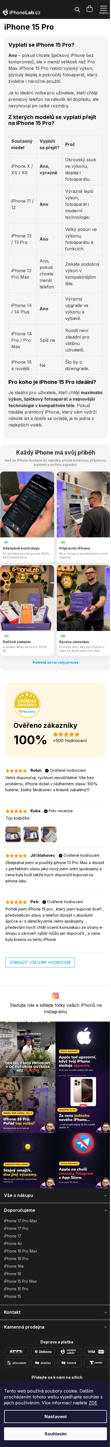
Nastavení (55, 1416)
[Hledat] (77, 9)
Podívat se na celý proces (55, 662)
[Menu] (103, 9)
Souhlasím (55, 1433)
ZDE (93, 1402)
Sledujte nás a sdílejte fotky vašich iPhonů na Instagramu (56, 1008)
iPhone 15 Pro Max (20, 1281)
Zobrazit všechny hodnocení (40, 962)
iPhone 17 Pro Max (20, 1221)
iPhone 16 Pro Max (20, 1251)
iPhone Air (13, 1243)
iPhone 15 (12, 1296)
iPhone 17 (12, 1236)
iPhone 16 (12, 1273)
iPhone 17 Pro (16, 1228)
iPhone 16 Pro (16, 1258)
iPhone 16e (14, 1266)
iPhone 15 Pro (16, 1288)
